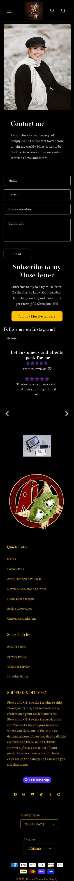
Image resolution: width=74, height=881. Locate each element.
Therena (30, 878)
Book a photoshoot (19, 608)
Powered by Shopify (46, 878)
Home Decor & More (21, 598)
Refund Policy (16, 646)
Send (17, 254)
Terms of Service (18, 666)
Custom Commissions (21, 618)
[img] (37, 363)
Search (11, 559)
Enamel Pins (15, 569)
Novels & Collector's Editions (27, 588)
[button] (9, 11)
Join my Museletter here (37, 316)
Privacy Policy (16, 656)
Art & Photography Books (24, 578)
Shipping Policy (18, 676)
